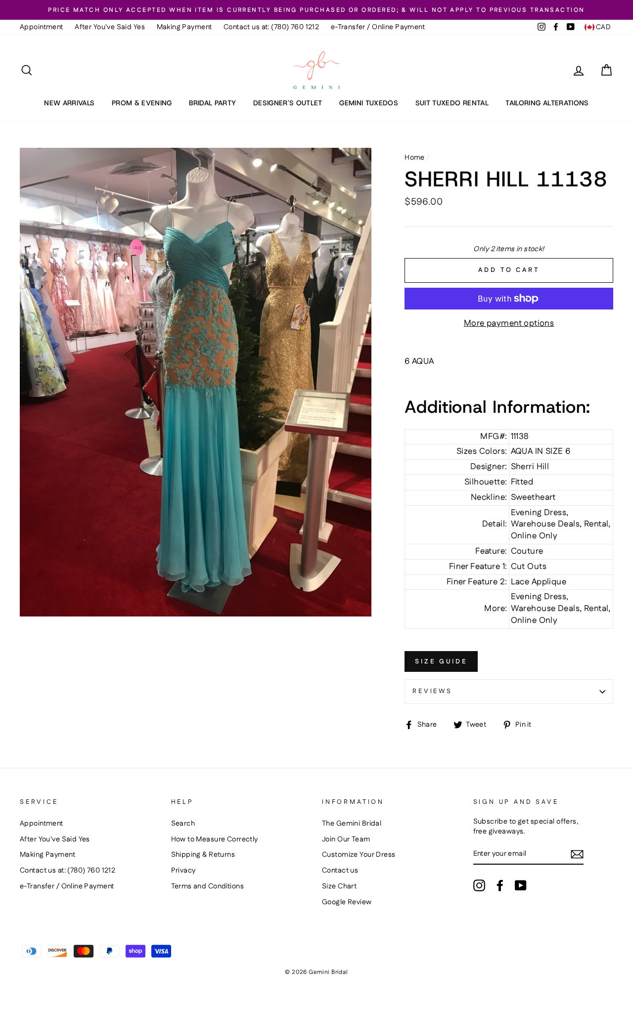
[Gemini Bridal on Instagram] (479, 885)
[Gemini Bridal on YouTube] (521, 885)
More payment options (509, 323)
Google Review (347, 902)
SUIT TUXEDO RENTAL (452, 102)
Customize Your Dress (359, 855)
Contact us (340, 871)
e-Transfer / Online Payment (378, 27)
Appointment (41, 27)
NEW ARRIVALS (69, 102)
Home (415, 158)
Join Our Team (346, 839)
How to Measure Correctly (214, 839)
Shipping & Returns (203, 855)
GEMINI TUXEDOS (368, 102)
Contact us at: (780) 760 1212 (271, 27)
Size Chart (339, 886)
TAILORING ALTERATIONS (546, 102)
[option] (316, 10)
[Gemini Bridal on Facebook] (500, 885)
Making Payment (184, 27)
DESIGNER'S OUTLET (287, 102)
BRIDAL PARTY (212, 102)
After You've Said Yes (110, 27)
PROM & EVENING (142, 102)
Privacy (183, 871)
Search (183, 824)
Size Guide (441, 661)
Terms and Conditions (207, 886)
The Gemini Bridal (351, 824)
